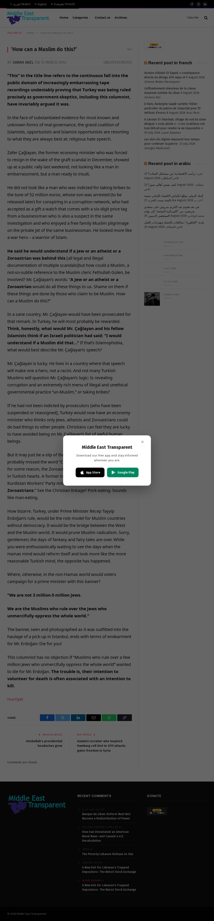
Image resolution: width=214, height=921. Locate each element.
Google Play (125, 472)
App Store (93, 472)
